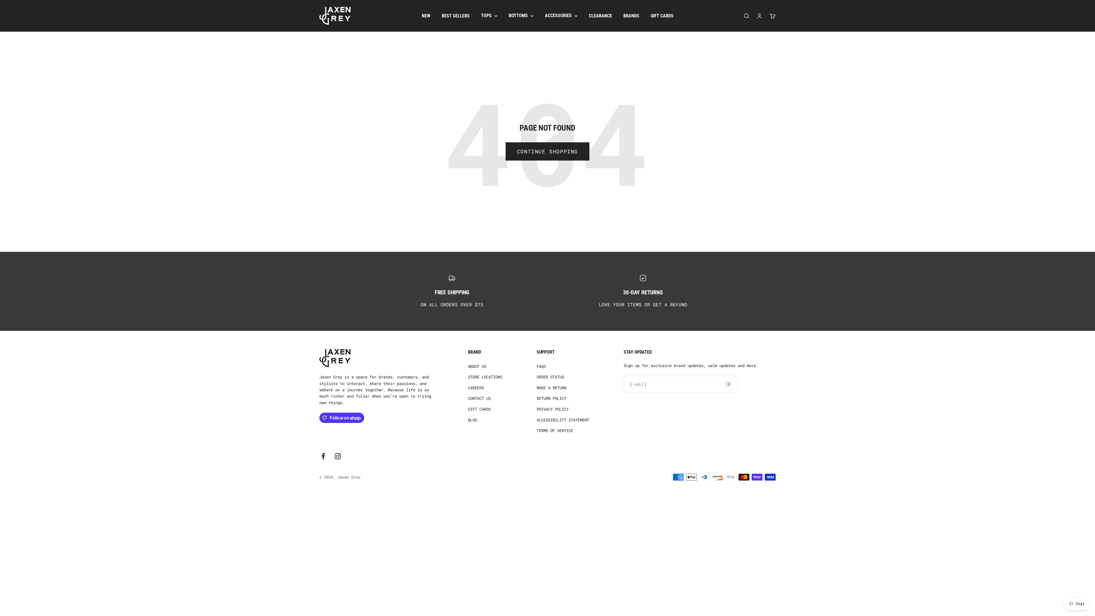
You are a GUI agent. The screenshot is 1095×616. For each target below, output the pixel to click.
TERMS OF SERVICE (555, 430)
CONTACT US (479, 398)
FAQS (541, 366)
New (426, 16)
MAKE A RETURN (551, 387)
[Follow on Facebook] (323, 456)
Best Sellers (456, 16)
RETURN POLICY (551, 398)
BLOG (472, 420)
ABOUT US (477, 366)
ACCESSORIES (558, 15)
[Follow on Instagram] (338, 456)
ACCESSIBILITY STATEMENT (563, 420)
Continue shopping (547, 151)
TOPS (486, 15)
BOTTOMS (518, 15)
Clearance (600, 16)
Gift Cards (662, 16)
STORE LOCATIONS (485, 377)
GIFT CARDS (479, 409)
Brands (631, 16)
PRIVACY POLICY (553, 409)
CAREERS (476, 387)
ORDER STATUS (550, 377)
